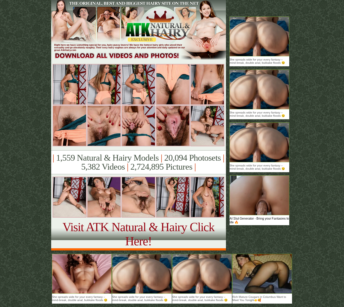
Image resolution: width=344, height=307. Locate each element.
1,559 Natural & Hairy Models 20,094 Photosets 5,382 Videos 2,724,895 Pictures (138, 162)
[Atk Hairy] (120, 58)
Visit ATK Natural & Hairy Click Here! (138, 234)
